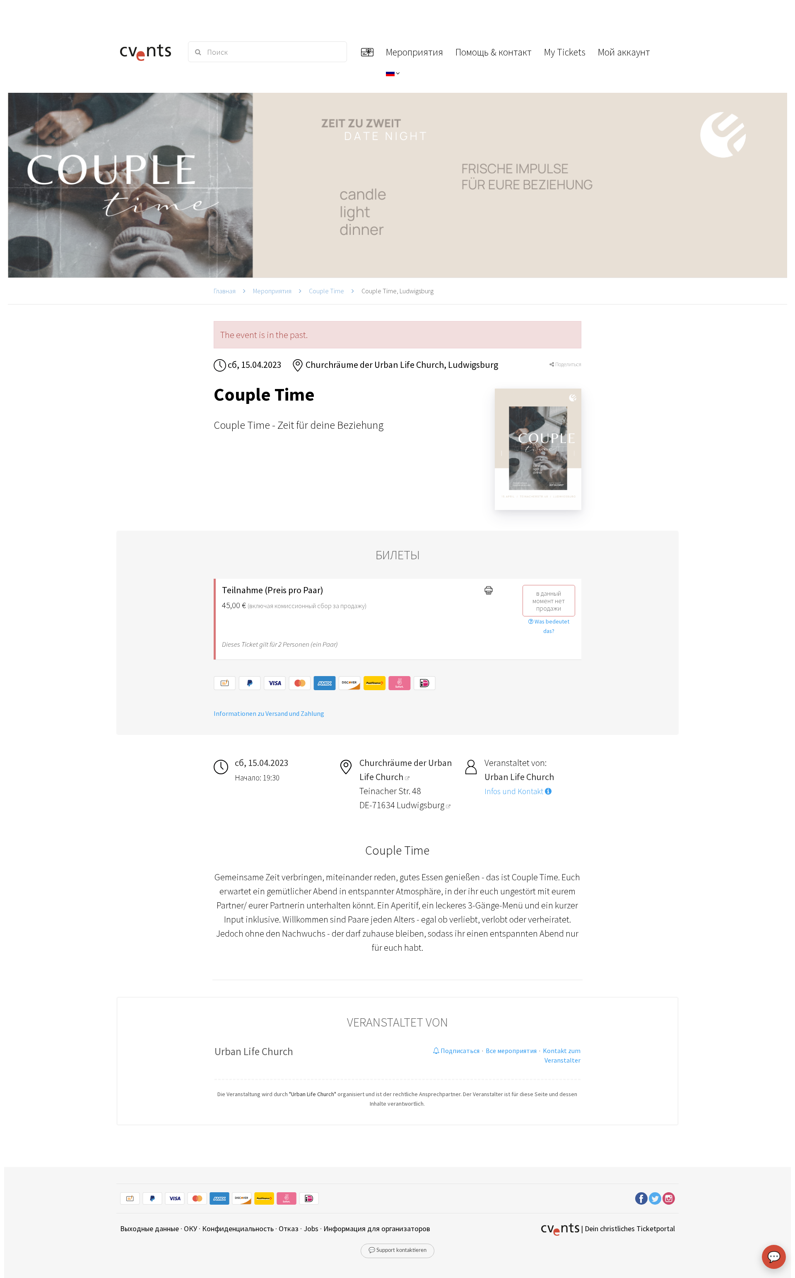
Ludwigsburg (421, 805)
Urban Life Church (253, 1051)
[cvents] (148, 51)
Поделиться (567, 364)
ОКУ (190, 1228)
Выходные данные (149, 1228)
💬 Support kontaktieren (397, 1250)
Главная (225, 291)
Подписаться (459, 1050)
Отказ (289, 1228)
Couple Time (326, 291)
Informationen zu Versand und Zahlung (269, 713)
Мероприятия (272, 291)
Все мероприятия (511, 1050)
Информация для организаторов (376, 1228)
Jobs (311, 1228)
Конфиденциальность (238, 1228)
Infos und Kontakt (514, 791)
